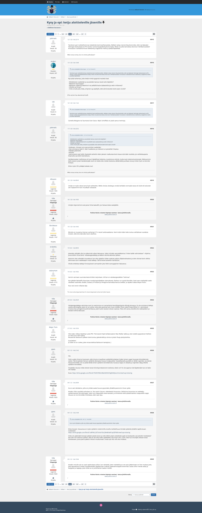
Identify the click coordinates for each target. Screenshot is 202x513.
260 (63, 34)
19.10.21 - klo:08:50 (73, 248)
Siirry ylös (50, 484)
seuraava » (57, 27)
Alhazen (53, 179)
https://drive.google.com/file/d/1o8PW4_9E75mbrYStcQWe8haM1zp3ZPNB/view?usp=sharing (99, 432)
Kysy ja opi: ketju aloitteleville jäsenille (74, 22)
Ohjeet (134, 509)
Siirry (129, 494)
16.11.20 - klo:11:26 (73, 103)
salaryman (53, 270)
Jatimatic (53, 38)
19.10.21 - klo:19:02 (73, 272)
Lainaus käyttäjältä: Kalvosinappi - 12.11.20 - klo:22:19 (83, 69)
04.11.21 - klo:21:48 (73, 413)
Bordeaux (53, 225)
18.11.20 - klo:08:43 (73, 180)
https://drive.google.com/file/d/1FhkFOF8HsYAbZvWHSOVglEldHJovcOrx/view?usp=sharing (102, 373)
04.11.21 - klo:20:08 (73, 383)
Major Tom (53, 327)
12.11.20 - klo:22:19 (73, 39)
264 (77, 34)
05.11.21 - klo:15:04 (73, 459)
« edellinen (50, 27)
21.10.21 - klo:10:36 (73, 328)
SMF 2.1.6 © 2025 (51, 510)
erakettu (53, 247)
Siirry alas (50, 34)
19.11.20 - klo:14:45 (73, 227)
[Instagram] (101, 505)
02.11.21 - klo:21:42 (73, 350)
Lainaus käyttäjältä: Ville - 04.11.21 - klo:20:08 (81, 419)
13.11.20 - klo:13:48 (73, 63)
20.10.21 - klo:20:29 (73, 300)
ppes (53, 349)
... (60, 34)
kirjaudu (153, 9)
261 (66, 34)
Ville (53, 198)
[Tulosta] (154, 34)
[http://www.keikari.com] (53, 218)
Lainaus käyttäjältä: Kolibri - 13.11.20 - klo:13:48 (81, 135)
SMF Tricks (54, 509)
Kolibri (53, 61)
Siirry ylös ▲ (152, 509)
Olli (53, 102)
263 (74, 34)
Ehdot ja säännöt (142, 509)
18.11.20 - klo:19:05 (73, 199)
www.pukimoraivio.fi (111, 214)
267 (82, 34)
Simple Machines (60, 510)
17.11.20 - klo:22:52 (73, 129)
